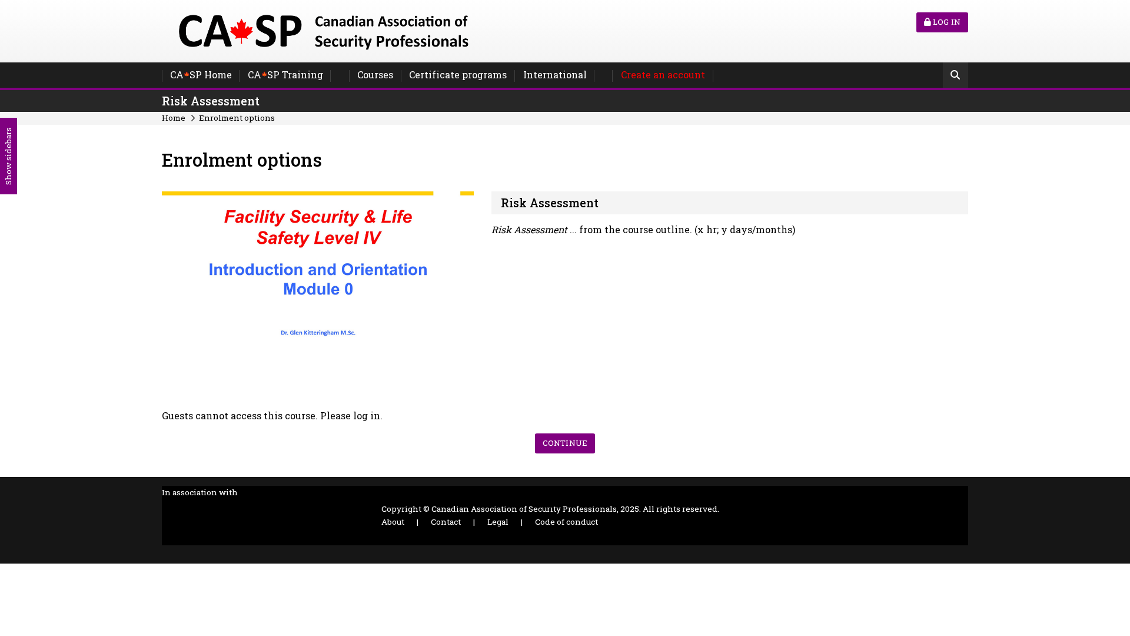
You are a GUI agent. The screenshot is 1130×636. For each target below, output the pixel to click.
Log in (945, 21)
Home (173, 117)
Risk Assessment (211, 101)
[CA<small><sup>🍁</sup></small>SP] (324, 30)
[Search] (955, 76)
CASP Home (201, 74)
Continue (565, 443)
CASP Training (285, 74)
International (555, 74)
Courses (375, 74)
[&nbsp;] (340, 76)
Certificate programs (458, 74)
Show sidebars (8, 156)
